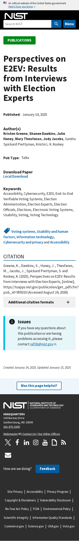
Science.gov (36, 526)
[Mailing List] (8, 455)
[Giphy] (54, 442)
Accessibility (59, 242)
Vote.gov (69, 526)
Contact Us (29, 434)
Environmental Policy (57, 509)
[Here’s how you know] (39, 5)
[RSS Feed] (63, 442)
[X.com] (8, 442)
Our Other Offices (49, 434)
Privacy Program (57, 492)
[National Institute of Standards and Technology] (33, 405)
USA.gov (53, 526)
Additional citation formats (31, 302)
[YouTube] (45, 442)
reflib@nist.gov (41, 344)
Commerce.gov (14, 526)
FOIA (36, 509)
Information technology (35, 237)
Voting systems (23, 231)
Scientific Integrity (16, 518)
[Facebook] (17, 442)
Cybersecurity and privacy (23, 242)
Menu (69, 23)
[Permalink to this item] (23, 129)
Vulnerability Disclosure (55, 500)
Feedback (47, 468)
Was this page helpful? (39, 385)
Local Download (15, 176)
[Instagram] (35, 442)
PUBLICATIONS (19, 40)
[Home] (16, 16)
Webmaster (10, 434)
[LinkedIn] (26, 442)
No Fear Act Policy (17, 509)
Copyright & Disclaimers (20, 500)
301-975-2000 (11, 427)
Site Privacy (15, 492)
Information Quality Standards (52, 518)
